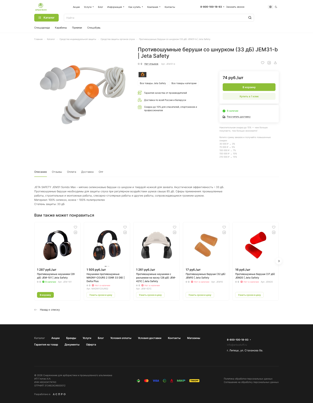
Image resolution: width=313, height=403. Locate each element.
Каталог (39, 338)
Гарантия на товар (46, 344)
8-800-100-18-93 (211, 6)
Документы (72, 344)
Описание (40, 171)
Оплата (71, 171)
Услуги (87, 338)
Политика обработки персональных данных (248, 378)
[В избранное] (262, 62)
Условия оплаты (120, 338)
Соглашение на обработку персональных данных (251, 382)
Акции (55, 338)
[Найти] (250, 18)
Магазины (193, 338)
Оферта (91, 344)
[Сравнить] (269, 62)
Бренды (71, 338)
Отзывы (57, 171)
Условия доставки (149, 338)
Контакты (174, 338)
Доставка (87, 171)
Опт (101, 171)
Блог (101, 338)
